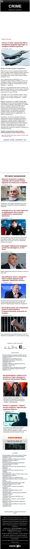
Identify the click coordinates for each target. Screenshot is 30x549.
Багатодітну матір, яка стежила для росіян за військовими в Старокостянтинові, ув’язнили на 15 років (15, 310)
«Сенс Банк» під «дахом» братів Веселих (12, 496)
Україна (8, 135)
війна (12, 135)
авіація (19, 135)
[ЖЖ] (17, 348)
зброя (15, 135)
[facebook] (6, 139)
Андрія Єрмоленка (23, 519)
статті (14, 511)
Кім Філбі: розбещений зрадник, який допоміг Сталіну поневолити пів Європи (13, 463)
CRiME (15, 6)
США (5, 135)
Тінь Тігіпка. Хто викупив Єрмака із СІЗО (12, 490)
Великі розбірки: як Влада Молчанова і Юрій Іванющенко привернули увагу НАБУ (13, 483)
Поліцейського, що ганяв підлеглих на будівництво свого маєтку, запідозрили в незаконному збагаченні (15, 213)
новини (10, 511)
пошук (15, 513)
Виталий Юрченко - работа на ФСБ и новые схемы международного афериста (15, 474)
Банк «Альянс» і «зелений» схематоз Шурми (13, 498)
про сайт (19, 511)
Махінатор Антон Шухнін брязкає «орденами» (13, 501)
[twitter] (12, 139)
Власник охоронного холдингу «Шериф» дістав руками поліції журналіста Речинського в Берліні (14, 180)
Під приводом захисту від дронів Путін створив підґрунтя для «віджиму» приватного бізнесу (14, 278)
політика (23, 135)
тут (27, 530)
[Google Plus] (19, 139)
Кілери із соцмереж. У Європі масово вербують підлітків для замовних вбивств (14, 407)
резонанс (6, 136)
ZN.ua (8, 76)
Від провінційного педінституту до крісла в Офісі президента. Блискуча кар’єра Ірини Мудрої (15, 377)
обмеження (14, 526)
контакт (24, 511)
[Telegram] (20, 348)
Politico (8, 73)
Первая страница (6, 39)
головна (6, 511)
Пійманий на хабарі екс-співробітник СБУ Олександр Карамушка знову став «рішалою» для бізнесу (14, 479)
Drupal (20, 517)
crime (10, 136)
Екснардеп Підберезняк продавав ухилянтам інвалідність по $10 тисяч (14, 247)
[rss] (25, 139)
